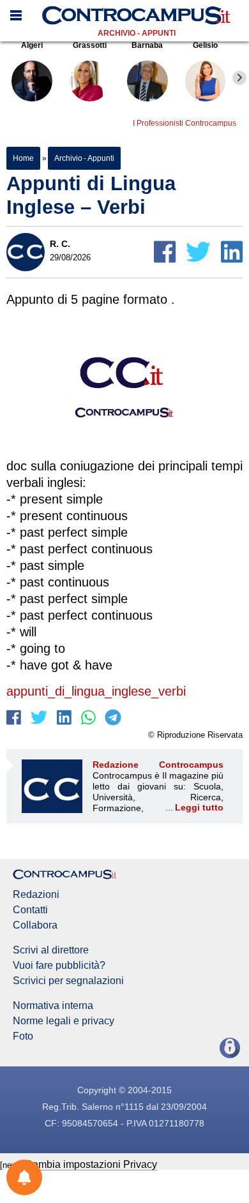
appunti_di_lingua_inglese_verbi (96, 691)
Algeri (32, 45)
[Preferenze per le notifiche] (24, 1177)
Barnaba (147, 45)
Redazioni (36, 895)
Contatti (30, 910)
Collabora (35, 925)
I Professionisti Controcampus (184, 123)
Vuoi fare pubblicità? (59, 965)
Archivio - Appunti (137, 33)
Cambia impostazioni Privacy (91, 1164)
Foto (23, 1036)
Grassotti (90, 45)
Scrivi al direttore (51, 950)
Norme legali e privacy (63, 1021)
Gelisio (205, 45)
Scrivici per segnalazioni (68, 981)
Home (23, 158)
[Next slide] (239, 78)
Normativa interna (53, 1006)
